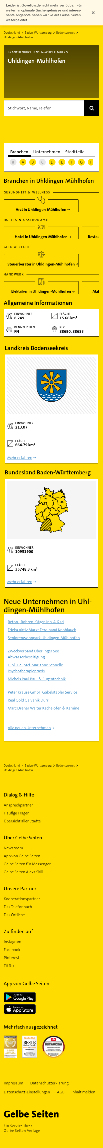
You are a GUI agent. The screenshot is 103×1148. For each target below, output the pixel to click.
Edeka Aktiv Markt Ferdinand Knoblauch (42, 629)
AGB (60, 1092)
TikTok (9, 965)
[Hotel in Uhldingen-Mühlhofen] (41, 235)
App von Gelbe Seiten (22, 856)
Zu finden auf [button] (18, 931)
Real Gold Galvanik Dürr (28, 700)
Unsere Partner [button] (20, 888)
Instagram (12, 941)
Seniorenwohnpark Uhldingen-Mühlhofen (44, 637)
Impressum (13, 1083)
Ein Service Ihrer (22, 1128)
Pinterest (12, 957)
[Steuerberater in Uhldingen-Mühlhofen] (41, 262)
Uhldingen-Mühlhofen (18, 37)
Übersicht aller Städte (22, 821)
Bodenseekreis (65, 33)
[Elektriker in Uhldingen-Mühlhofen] (41, 289)
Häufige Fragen (17, 813)
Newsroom (13, 848)
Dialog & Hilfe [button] (19, 794)
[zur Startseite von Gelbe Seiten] (40, 1114)
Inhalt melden (83, 1092)
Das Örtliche (14, 914)
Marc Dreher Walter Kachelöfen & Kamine (43, 708)
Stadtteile (74, 152)
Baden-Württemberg (38, 33)
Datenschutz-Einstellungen (27, 1092)
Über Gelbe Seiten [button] (23, 837)
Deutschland (12, 33)
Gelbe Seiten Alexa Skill (23, 872)
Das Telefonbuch (18, 906)
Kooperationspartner (22, 898)
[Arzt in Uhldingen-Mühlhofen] (41, 208)
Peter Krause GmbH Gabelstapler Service (42, 692)
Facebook (12, 949)
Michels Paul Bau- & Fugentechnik (37, 679)
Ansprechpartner (18, 805)
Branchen (19, 152)
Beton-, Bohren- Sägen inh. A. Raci (36, 621)
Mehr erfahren (19, 457)
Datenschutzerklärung (49, 1083)
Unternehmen (46, 152)
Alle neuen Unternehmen (29, 727)
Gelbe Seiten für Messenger (27, 864)
